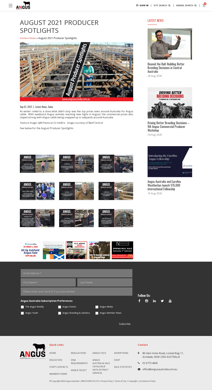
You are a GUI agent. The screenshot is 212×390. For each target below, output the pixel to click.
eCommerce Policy (147, 381)
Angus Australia (72, 381)
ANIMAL (184, 5)
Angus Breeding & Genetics (76, 312)
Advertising (121, 352)
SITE (160, 5)
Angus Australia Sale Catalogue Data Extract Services (101, 366)
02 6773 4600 (150, 363)
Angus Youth (31, 312)
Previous (16, 250)
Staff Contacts (58, 366)
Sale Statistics (123, 366)
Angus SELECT (79, 370)
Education (55, 359)
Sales (50, 107)
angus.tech (99, 352)
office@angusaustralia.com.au (159, 369)
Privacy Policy (107, 381)
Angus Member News (111, 312)
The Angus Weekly (34, 306)
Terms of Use (120, 381)
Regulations (78, 352)
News (32, 38)
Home (23, 38)
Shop (117, 359)
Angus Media (106, 306)
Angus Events (69, 306)
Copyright (132, 381)
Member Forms (58, 373)
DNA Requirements (79, 361)
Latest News (41, 107)
